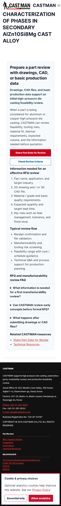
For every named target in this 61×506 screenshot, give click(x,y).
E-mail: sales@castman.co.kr (17, 412)
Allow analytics (40, 498)
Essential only (16, 498)
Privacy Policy (41, 490)
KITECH (6, 466)
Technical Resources (26, 344)
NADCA (6, 469)
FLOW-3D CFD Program (13, 463)
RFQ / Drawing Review (12, 439)
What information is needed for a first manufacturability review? (30, 292)
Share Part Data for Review (31, 152)
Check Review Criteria (30, 161)
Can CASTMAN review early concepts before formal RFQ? (30, 307)
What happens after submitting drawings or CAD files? (29, 322)
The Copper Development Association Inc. (21, 460)
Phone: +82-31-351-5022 (15, 405)
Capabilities (8, 442)
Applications (8, 445)
